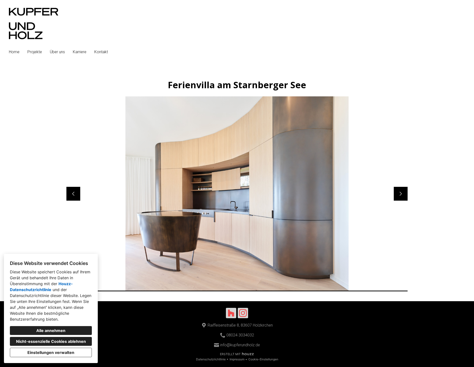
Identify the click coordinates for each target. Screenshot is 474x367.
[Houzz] (231, 313)
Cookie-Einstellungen (263, 359)
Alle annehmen (50, 330)
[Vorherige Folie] (73, 194)
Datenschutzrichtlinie (211, 359)
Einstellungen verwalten (50, 352)
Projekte (34, 52)
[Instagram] (243, 313)
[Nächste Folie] (401, 194)
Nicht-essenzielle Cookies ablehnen (51, 341)
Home (14, 52)
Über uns (57, 52)
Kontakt (101, 52)
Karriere (79, 52)
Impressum (237, 359)
